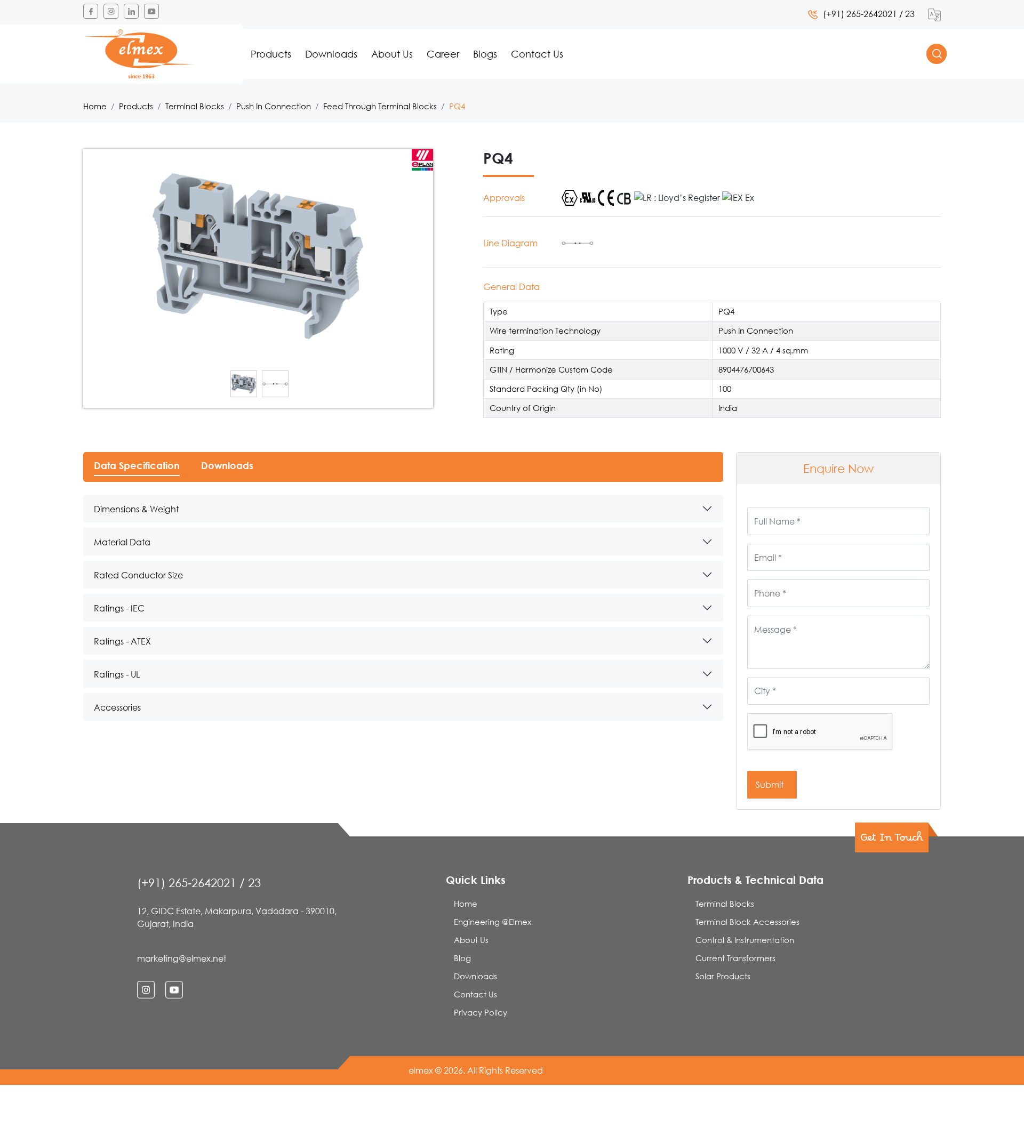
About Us (392, 54)
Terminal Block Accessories (747, 921)
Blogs (485, 54)
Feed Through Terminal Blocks (380, 106)
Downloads (331, 54)
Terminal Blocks (194, 106)
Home (95, 106)
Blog (462, 958)
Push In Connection (273, 106)
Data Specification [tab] (137, 465)
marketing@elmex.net (181, 958)
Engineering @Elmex (492, 921)
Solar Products (722, 976)
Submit (771, 784)
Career (443, 54)
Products (271, 54)
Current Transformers (735, 958)
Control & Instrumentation (744, 939)
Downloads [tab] (227, 465)
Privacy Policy (480, 1012)
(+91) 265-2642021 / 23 (869, 13)
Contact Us (537, 54)
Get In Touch (891, 841)
